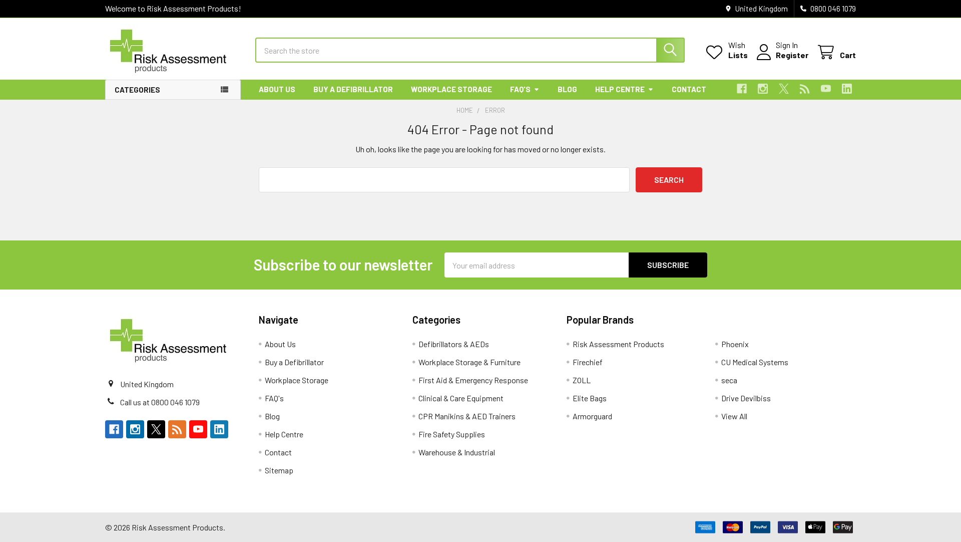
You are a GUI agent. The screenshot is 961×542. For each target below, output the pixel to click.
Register (792, 55)
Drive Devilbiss (746, 398)
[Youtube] (826, 89)
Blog (567, 89)
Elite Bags (590, 398)
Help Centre (620, 89)
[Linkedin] (847, 89)
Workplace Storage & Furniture (469, 362)
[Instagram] (763, 89)
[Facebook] (742, 89)
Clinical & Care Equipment (461, 398)
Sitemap (279, 470)
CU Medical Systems (754, 362)
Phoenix (735, 344)
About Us (277, 89)
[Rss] (805, 89)
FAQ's (520, 89)
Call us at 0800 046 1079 (160, 402)
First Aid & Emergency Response (473, 380)
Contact (689, 89)
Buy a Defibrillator (353, 89)
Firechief (588, 362)
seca (729, 380)
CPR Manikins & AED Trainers (467, 416)
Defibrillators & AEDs (453, 344)
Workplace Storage (451, 89)
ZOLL (582, 380)
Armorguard (592, 416)
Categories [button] (137, 89)
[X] (784, 89)
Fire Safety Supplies (451, 434)
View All (734, 416)
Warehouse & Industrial (456, 452)
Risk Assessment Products (618, 344)
